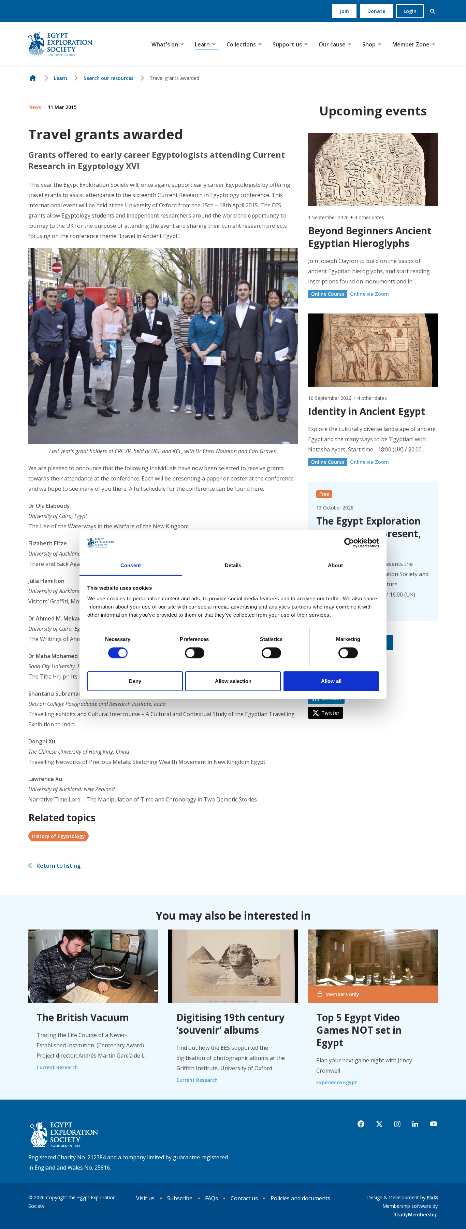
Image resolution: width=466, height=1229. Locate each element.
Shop (369, 44)
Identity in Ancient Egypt (366, 411)
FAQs (211, 1198)
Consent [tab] (130, 565)
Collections (241, 44)
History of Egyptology (58, 836)
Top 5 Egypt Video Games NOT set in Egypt (359, 1030)
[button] (432, 11)
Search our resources (108, 78)
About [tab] (335, 565)
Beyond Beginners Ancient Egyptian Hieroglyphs (370, 237)
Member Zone (410, 44)
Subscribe (179, 1198)
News (34, 107)
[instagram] (397, 1124)
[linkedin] (415, 1124)
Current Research (57, 1067)
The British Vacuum (83, 1017)
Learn (202, 44)
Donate (376, 11)
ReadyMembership (415, 1214)
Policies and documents (300, 1198)
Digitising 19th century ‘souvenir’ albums (230, 1023)
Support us (287, 44)
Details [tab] (233, 565)
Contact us (244, 1198)
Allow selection (233, 681)
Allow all (331, 681)
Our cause (332, 44)
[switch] (194, 652)
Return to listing (59, 865)
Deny (135, 681)
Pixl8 (432, 1197)
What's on (164, 44)
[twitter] (379, 1124)
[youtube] (433, 1124)
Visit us (145, 1198)
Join (344, 11)
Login (410, 11)
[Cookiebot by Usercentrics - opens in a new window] (349, 543)
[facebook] (361, 1124)
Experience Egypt (336, 1082)
